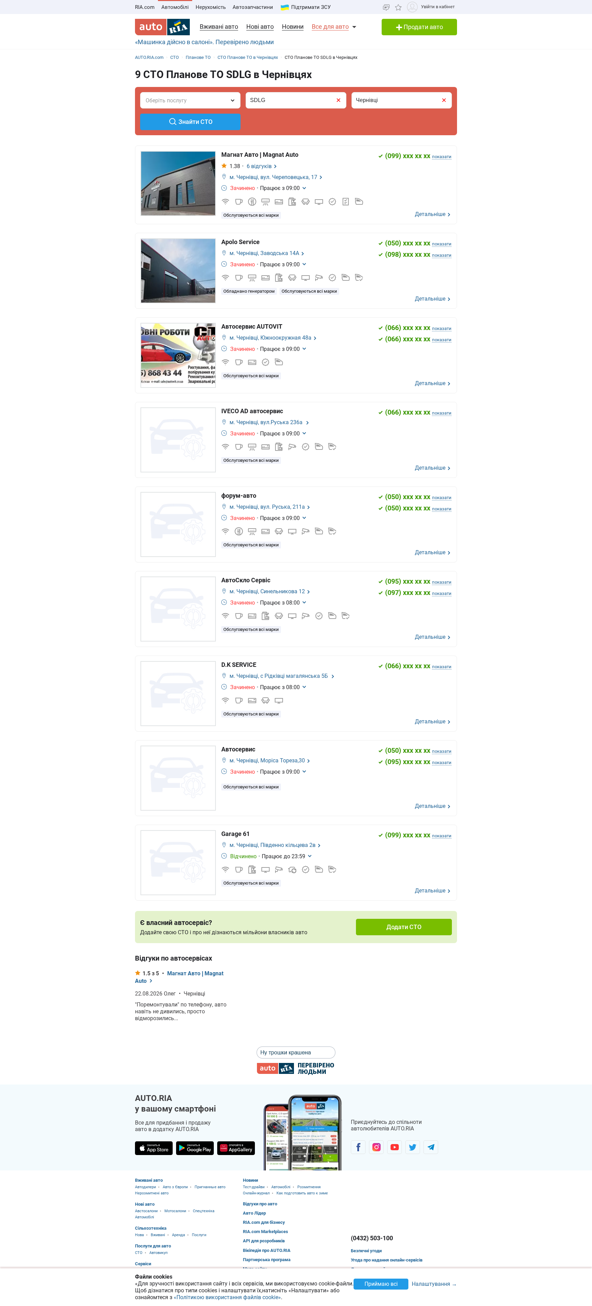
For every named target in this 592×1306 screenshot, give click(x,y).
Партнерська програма (267, 1259)
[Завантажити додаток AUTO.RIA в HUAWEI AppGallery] (236, 1148)
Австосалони (146, 1211)
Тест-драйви (253, 1187)
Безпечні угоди (366, 1250)
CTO (139, 1253)
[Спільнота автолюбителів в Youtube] (394, 1147)
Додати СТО (403, 926)
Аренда (178, 1235)
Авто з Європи (175, 1187)
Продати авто (422, 26)
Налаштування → (434, 1284)
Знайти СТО (195, 121)
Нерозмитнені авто (152, 1193)
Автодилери (145, 1187)
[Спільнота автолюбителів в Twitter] (412, 1147)
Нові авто (260, 26)
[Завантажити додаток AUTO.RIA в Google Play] (195, 1148)
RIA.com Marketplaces (265, 1231)
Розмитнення (309, 1187)
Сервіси (143, 1263)
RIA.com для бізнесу (264, 1222)
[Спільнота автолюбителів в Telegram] (430, 1147)
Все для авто (330, 26)
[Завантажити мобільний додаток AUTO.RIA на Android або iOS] (302, 1132)
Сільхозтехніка (150, 1228)
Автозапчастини (253, 7)
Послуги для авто (153, 1245)
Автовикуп (158, 1253)
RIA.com (145, 7)
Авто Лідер (254, 1213)
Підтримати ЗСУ (311, 7)
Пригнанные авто (210, 1187)
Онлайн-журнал (256, 1193)
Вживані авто (219, 26)
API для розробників (264, 1240)
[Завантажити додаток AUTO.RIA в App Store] (154, 1148)
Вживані (158, 1235)
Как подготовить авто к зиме (302, 1193)
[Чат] (386, 7)
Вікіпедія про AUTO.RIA (267, 1250)
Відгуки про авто (260, 1203)
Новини (293, 26)
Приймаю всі (381, 1284)
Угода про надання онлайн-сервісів (386, 1260)
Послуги (199, 1235)
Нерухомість (211, 7)
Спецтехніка (203, 1211)
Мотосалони (175, 1211)
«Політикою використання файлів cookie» (227, 1297)
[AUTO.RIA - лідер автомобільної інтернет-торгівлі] (162, 27)
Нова (139, 1235)
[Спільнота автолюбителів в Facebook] (358, 1147)
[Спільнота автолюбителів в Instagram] (376, 1147)
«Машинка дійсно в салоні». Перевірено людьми (204, 42)
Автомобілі (175, 7)
